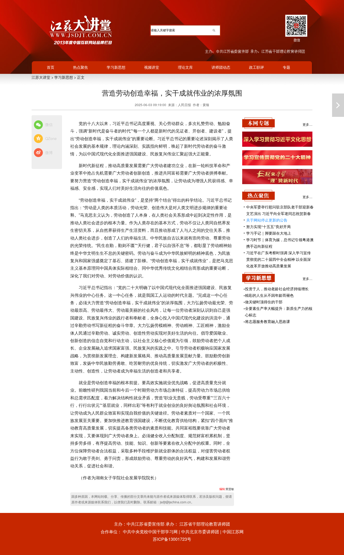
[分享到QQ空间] (38, 139)
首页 (50, 67)
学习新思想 (116, 67)
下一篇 (338, 105)
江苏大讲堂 (41, 77)
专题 (286, 67)
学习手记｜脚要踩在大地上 (268, 233)
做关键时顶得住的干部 (263, 302)
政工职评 (256, 67)
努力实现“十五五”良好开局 (268, 227)
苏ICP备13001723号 (172, 539)
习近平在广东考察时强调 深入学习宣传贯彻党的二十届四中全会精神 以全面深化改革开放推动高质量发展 (278, 259)
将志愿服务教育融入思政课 (267, 322)
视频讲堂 (151, 67)
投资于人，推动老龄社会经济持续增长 (277, 289)
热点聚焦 (80, 67)
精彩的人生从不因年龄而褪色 (269, 295)
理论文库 (185, 67)
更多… (307, 124)
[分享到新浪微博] (38, 153)
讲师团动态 (221, 67)
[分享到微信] (38, 125)
